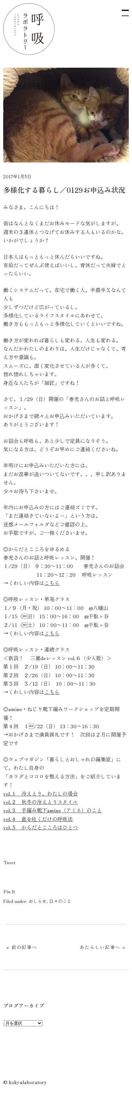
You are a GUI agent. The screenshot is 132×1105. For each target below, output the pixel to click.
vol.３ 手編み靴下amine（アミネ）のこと (52, 810)
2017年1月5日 (17, 176)
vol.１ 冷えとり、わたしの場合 (40, 793)
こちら (52, 583)
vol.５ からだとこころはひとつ (40, 827)
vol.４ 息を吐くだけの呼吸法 (38, 819)
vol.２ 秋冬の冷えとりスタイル (40, 802)
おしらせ (37, 901)
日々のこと (60, 901)
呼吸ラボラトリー (28, 29)
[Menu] (122, 9)
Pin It (9, 891)
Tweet (9, 862)
